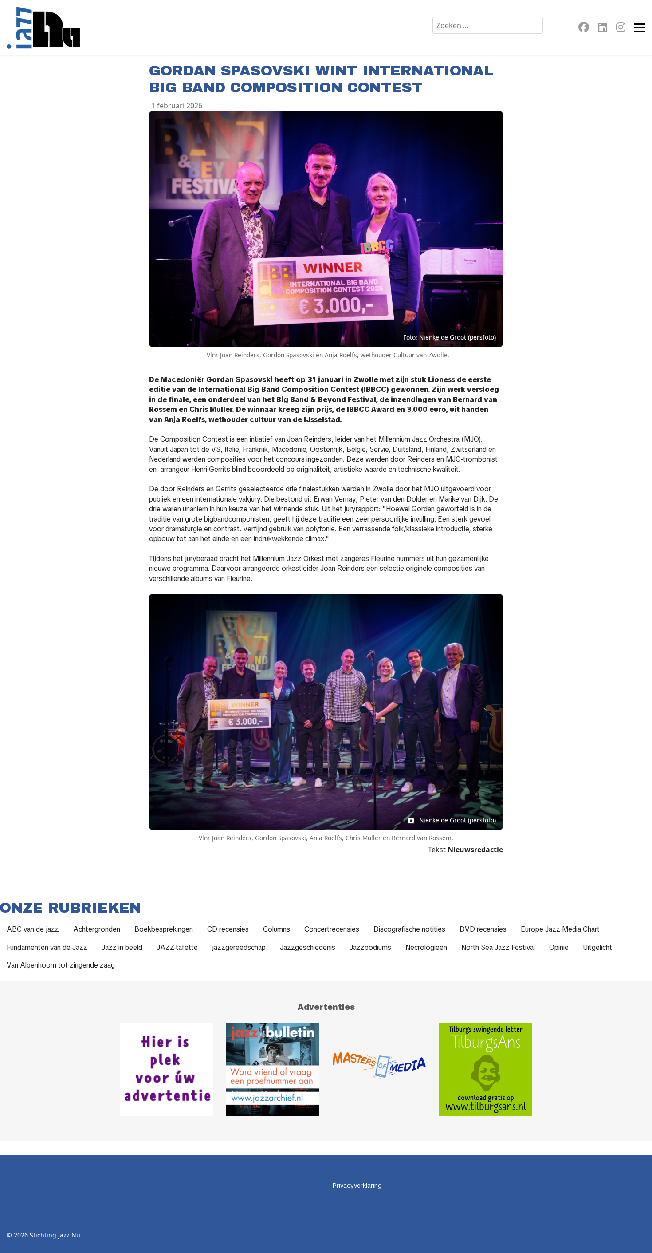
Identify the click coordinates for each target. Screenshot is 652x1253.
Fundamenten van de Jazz (47, 947)
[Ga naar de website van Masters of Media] (379, 1069)
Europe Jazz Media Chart (560, 929)
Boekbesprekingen (163, 929)
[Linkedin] (602, 28)
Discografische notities (409, 929)
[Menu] (639, 27)
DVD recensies (483, 929)
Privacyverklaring (357, 1186)
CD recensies (228, 929)
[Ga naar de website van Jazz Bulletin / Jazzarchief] (272, 1069)
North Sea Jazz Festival (498, 947)
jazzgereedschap (239, 947)
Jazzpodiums (370, 947)
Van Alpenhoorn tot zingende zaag (61, 965)
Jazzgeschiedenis (307, 947)
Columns (276, 929)
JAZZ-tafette (177, 947)
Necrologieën (426, 947)
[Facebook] (583, 28)
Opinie (559, 947)
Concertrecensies (331, 929)
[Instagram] (620, 28)
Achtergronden (96, 929)
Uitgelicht (597, 947)
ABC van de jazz (33, 929)
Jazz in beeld (122, 947)
